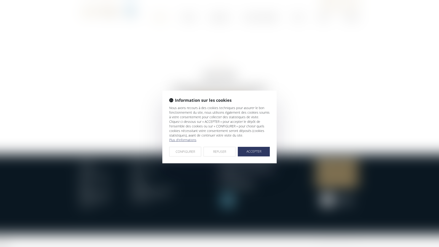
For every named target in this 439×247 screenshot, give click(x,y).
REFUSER (219, 151)
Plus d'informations (182, 140)
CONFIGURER (185, 151)
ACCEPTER (253, 151)
